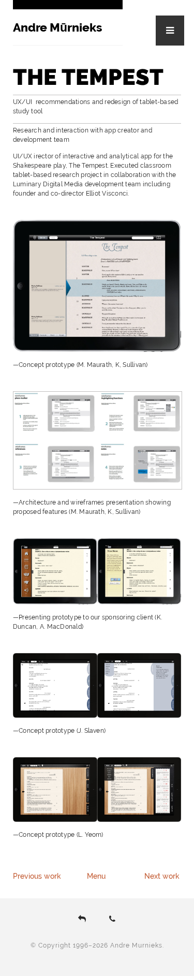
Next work (162, 876)
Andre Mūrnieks (57, 27)
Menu (96, 876)
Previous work (37, 876)
